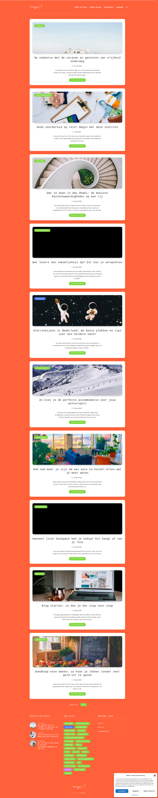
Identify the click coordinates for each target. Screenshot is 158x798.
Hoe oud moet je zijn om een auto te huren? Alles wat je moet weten (77, 471)
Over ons (101, 727)
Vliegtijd (68, 773)
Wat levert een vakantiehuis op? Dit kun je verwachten (77, 262)
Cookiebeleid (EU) (104, 731)
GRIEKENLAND (70, 748)
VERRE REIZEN (95, 7)
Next (83, 704)
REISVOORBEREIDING (43, 95)
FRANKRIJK (68, 745)
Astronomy (40, 298)
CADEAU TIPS (82, 734)
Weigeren (136, 791)
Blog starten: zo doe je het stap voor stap (77, 605)
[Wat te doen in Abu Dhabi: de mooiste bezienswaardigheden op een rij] (33, 743)
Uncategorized (84, 766)
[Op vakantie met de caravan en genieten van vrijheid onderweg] (33, 725)
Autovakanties (41, 437)
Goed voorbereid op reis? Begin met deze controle (77, 127)
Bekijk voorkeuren (149, 791)
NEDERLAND (69, 755)
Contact (100, 723)
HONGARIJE (82, 748)
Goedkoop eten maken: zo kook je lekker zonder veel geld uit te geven (77, 673)
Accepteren (122, 791)
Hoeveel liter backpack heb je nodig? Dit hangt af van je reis (77, 540)
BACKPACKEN (40, 507)
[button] (155, 775)
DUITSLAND (69, 741)
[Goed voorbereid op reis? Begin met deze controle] (33, 735)
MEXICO (85, 752)
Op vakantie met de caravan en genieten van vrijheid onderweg (77, 59)
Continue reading (77, 80)
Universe (68, 769)
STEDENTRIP (108, 7)
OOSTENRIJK (81, 755)
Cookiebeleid (134, 795)
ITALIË (67, 752)
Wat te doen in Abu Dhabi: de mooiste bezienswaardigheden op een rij (77, 195)
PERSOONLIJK (69, 759)
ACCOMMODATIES (42, 230)
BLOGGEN (119, 7)
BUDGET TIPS (40, 639)
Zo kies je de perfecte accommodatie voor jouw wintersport (77, 402)
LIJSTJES (76, 752)
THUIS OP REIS (80, 7)
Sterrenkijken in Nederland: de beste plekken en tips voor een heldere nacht (77, 332)
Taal (78, 762)
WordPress (83, 793)
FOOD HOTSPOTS (83, 741)
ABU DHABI (40, 161)
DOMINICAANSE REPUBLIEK (74, 737)
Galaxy (78, 745)
